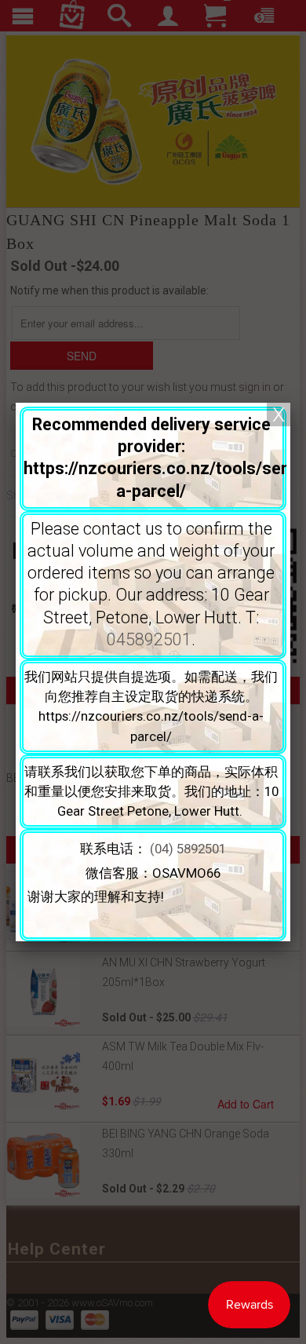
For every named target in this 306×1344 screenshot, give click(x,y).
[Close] (278, 414)
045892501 (149, 639)
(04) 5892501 (188, 848)
